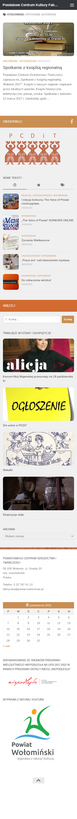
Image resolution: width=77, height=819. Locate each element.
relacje (26, 195)
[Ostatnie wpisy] (15, 185)
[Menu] (72, 5)
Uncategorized (42, 195)
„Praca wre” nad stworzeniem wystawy (45, 260)
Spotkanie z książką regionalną (32, 67)
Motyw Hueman (56, 798)
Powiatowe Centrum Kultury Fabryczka (30, 5)
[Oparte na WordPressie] (25, 799)
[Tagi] (62, 185)
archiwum (10, 61)
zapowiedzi (44, 276)
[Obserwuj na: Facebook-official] (71, 121)
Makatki (8, 470)
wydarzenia (28, 61)
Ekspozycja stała (13, 514)
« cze (6, 646)
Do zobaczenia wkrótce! (36, 280)
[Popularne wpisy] (38, 185)
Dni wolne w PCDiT (15, 425)
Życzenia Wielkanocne (36, 240)
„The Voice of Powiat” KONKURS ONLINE (47, 220)
